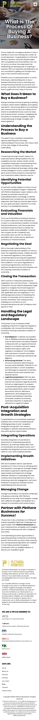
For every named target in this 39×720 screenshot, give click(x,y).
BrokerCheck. (22, 715)
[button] (35, 4)
